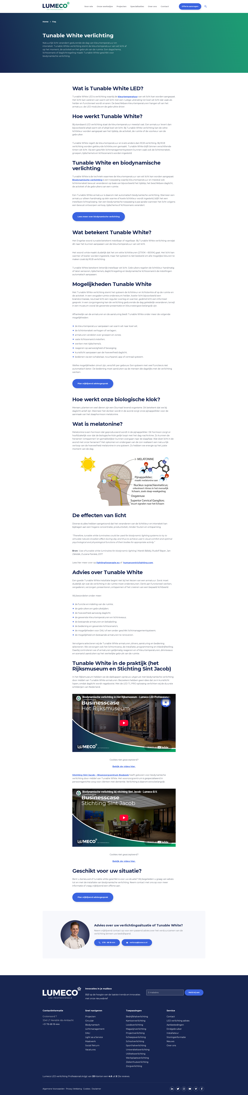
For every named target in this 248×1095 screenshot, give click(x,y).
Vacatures (90, 1049)
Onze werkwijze (105, 6)
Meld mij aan (194, 992)
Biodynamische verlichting (87, 180)
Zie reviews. (124, 1076)
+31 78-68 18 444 (51, 1024)
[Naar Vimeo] (195, 1088)
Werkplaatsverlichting (137, 1058)
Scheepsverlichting (136, 1037)
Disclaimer (96, 1089)
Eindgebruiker (174, 1029)
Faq (54, 22)
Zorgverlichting (134, 1066)
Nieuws (170, 1041)
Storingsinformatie (176, 1037)
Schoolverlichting (135, 1041)
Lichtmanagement (94, 1029)
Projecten (121, 6)
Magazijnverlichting (136, 1029)
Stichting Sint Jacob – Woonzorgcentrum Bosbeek (100, 775)
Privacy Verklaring (74, 1089)
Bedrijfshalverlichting (137, 1016)
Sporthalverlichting (136, 1045)
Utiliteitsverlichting (135, 1054)
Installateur (173, 1033)
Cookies (86, 1089)
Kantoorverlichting (135, 1020)
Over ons (152, 6)
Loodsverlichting (134, 1025)
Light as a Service (94, 1037)
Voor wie (88, 6)
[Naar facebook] (201, 1088)
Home (45, 22)
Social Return (92, 1045)
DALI (87, 1033)
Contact (165, 6)
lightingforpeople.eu (108, 562)
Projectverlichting (135, 1033)
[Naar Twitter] (178, 1088)
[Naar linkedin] (172, 1088)
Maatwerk (90, 1041)
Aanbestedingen (175, 1025)
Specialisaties (137, 6)
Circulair (89, 1020)
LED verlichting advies (178, 1020)
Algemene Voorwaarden (54, 1089)
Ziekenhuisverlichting (137, 1062)
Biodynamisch (92, 1025)
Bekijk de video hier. (124, 766)
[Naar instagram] (184, 1088)
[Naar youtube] (190, 1088)
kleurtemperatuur (128, 96)
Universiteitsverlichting (138, 1049)
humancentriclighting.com (138, 562)
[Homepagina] (56, 6)
